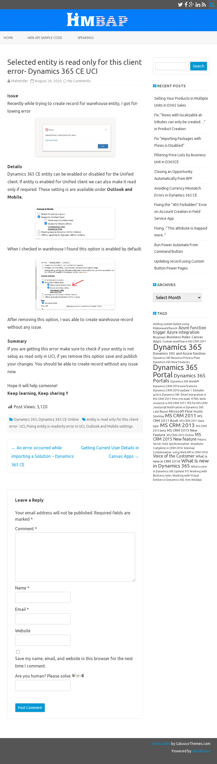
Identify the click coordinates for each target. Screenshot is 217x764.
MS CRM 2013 (177, 425)
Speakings (86, 37)
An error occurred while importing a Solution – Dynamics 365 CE (42, 456)
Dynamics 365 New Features (171, 362)
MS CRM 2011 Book (177, 418)
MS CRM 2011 (180, 415)
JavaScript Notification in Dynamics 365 (178, 407)
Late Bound (160, 411)
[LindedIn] (198, 4)
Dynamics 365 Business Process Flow (176, 357)
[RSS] (204, 4)
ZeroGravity (160, 744)
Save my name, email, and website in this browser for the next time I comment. (74, 662)
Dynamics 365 (25, 419)
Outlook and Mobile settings (109, 426)
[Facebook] (186, 4)
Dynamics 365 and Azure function (179, 353)
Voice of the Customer (174, 456)
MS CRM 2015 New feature (177, 436)
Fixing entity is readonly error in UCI (55, 426)
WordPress (200, 751)
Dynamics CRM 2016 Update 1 (172, 390)
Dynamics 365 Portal (175, 370)
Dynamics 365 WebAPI (184, 381)
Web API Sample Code (45, 37)
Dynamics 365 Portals (179, 378)
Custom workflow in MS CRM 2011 (184, 341)
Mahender (19, 81)
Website (22, 630)
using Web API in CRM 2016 (190, 452)
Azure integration (183, 332)
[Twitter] (180, 4)
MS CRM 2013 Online (180, 435)
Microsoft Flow (180, 411)
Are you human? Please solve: (43, 676)
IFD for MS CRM (197, 403)
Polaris (201, 439)
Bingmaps (159, 337)
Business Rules (179, 337)
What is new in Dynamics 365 (181, 463)
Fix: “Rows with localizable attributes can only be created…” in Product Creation (180, 122)
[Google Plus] (191, 4)
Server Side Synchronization (171, 443)
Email (22, 609)
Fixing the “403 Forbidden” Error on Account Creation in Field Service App (180, 212)
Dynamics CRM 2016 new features (175, 386)
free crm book (181, 398)
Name (22, 587)
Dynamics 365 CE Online (59, 419)
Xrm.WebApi (193, 479)
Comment (26, 528)
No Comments (79, 81)
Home (8, 37)
